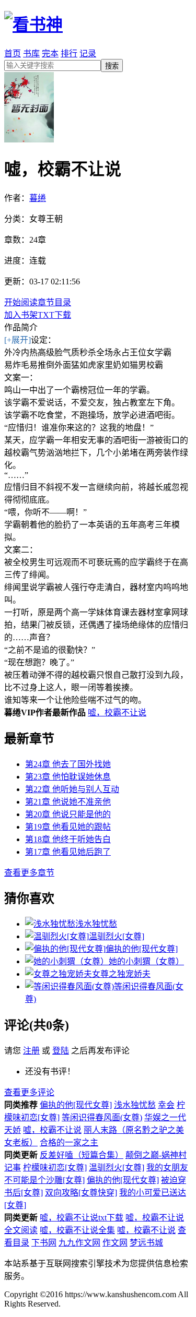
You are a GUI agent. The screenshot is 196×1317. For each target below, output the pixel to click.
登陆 (60, 1050)
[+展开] (17, 340)
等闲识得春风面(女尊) (102, 1117)
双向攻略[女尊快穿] (81, 1192)
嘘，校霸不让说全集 (77, 1230)
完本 (50, 53)
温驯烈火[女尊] (116, 1167)
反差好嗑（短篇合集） (81, 1155)
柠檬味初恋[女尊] (55, 1167)
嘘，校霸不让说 (117, 712)
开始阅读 (21, 302)
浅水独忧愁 (135, 1104)
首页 (12, 53)
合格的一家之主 (69, 1142)
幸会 (166, 1104)
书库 (31, 53)
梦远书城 (146, 1242)
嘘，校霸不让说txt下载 (81, 1217)
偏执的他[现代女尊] (76, 1104)
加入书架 (21, 314)
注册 (31, 1050)
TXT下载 (54, 314)
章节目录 (54, 302)
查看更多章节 (29, 872)
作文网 (115, 1242)
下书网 (43, 1242)
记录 (87, 53)
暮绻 (37, 198)
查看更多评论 (29, 1092)
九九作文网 (79, 1242)
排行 (69, 53)
